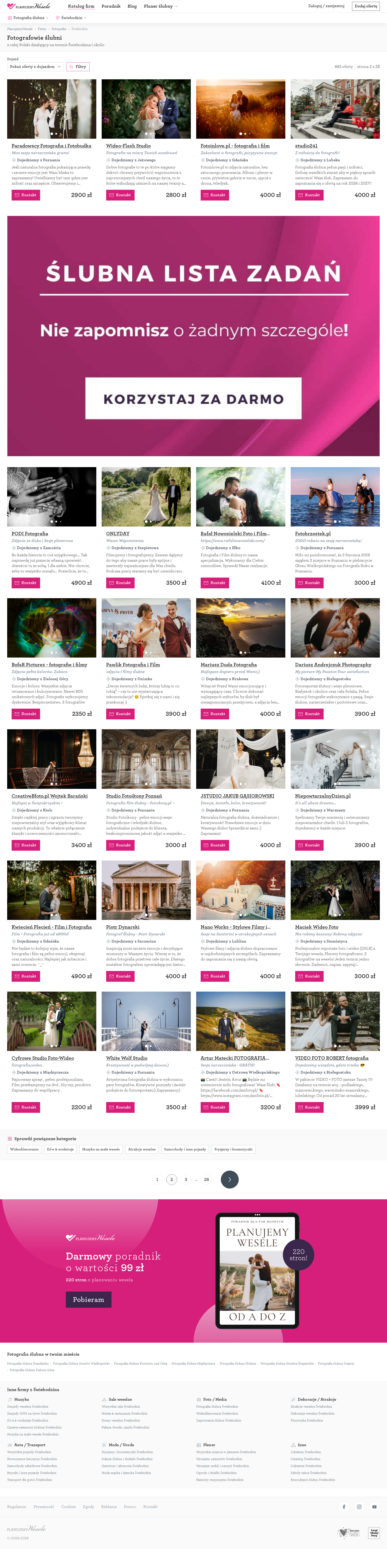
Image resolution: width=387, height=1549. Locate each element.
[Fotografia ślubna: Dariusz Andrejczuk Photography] (335, 628)
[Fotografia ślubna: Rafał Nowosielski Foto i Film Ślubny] (240, 496)
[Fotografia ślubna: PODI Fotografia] (51, 496)
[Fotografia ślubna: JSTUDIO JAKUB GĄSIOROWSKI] (240, 759)
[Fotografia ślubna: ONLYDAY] (146, 496)
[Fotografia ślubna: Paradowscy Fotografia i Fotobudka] (51, 109)
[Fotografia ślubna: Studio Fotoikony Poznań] (146, 759)
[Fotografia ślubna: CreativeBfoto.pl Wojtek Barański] (51, 759)
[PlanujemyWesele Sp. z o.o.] (26, 1528)
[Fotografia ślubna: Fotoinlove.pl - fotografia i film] (240, 109)
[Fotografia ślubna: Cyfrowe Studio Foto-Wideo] (51, 1021)
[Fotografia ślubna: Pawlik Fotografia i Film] (146, 628)
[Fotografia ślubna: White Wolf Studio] (146, 1021)
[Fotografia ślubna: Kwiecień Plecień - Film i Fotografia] (51, 890)
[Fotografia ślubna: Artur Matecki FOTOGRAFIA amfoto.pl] (240, 1021)
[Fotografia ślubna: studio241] (335, 109)
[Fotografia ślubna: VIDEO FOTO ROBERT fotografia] (335, 1021)
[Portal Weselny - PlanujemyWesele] (28, 6)
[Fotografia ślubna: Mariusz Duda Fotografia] (240, 628)
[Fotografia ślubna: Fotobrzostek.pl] (335, 496)
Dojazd (12, 59)
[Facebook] (344, 1507)
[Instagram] (359, 1507)
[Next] (230, 1180)
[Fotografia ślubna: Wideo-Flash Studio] (146, 109)
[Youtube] (374, 1507)
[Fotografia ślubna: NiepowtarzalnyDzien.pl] (335, 759)
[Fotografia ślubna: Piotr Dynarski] (146, 890)
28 (206, 1179)
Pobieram (88, 1299)
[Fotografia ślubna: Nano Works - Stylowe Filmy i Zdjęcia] (240, 890)
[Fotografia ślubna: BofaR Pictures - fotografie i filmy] (51, 628)
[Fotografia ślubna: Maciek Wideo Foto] (335, 890)
